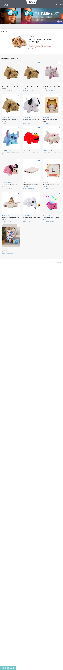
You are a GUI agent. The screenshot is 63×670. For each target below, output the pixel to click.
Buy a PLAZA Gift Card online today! (45, 347)
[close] (60, 313)
